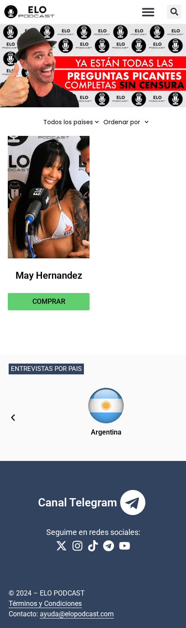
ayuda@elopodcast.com (77, 614)
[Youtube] (124, 546)
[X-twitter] (61, 546)
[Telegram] (132, 502)
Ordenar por (121, 122)
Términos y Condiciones (45, 603)
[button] (148, 12)
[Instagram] (77, 546)
